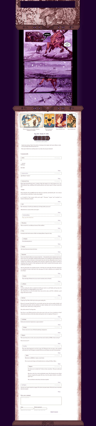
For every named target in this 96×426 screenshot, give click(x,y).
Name (22, 407)
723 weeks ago (57, 157)
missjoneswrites (25, 173)
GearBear (25, 346)
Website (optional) (38, 407)
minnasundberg (26, 215)
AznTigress (24, 384)
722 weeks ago (57, 327)
